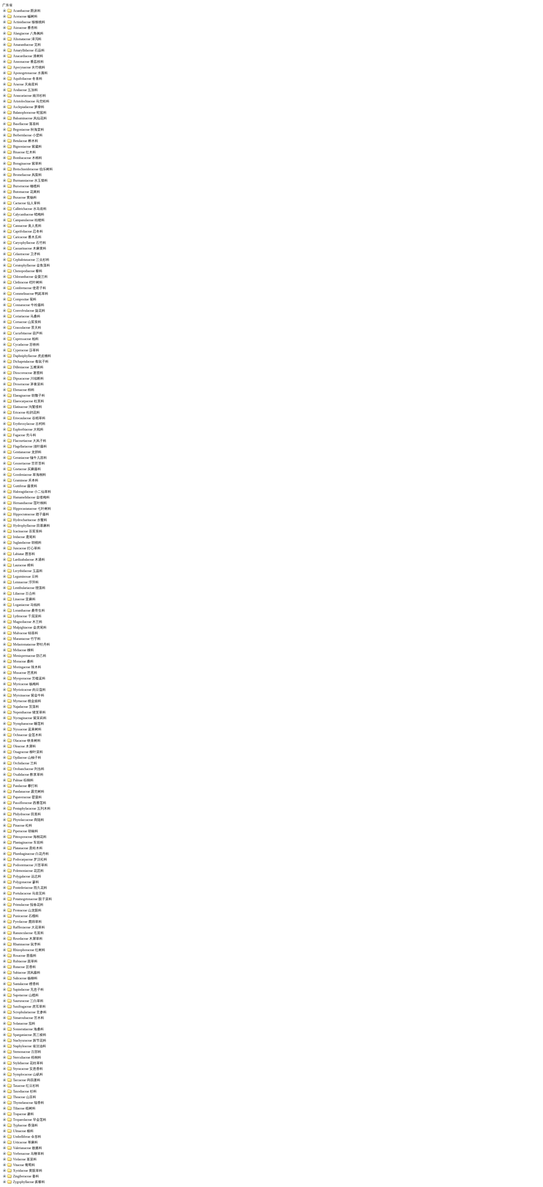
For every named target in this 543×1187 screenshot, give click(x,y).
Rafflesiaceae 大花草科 (29, 927)
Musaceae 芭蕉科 (25, 673)
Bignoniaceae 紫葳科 (27, 147)
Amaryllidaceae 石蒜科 (29, 50)
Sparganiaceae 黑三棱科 (29, 1035)
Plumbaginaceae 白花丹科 (31, 854)
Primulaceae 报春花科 (28, 905)
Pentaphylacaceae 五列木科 (32, 808)
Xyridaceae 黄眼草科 (27, 1171)
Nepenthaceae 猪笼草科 (29, 712)
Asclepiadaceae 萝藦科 (28, 107)
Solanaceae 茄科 (24, 1023)
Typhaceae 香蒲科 (25, 1125)
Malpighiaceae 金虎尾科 (30, 627)
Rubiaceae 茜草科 (25, 961)
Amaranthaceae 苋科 (27, 45)
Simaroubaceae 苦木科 (28, 1018)
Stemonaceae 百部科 (27, 1052)
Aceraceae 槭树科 (25, 16)
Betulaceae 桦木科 (25, 141)
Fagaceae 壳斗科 (24, 435)
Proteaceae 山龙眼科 (27, 910)
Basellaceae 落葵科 (26, 124)
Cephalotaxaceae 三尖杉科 (31, 260)
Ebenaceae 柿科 (24, 390)
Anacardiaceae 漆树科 (28, 56)
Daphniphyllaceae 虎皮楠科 (32, 356)
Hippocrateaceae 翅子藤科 (31, 514)
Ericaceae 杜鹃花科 (26, 412)
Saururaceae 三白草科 (28, 1001)
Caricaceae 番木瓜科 (27, 237)
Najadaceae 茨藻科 (26, 707)
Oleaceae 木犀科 (24, 746)
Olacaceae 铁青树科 (27, 741)
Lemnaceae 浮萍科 (26, 582)
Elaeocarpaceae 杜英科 (28, 401)
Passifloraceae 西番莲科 (29, 803)
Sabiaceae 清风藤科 (26, 973)
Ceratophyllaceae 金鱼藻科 (31, 265)
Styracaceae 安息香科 (28, 1069)
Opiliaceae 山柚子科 (27, 758)
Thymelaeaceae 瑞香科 (28, 1103)
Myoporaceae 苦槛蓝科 (29, 678)
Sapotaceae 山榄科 (26, 995)
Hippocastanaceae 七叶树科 (32, 509)
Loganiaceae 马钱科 (26, 605)
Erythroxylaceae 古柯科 (29, 424)
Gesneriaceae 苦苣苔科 (29, 463)
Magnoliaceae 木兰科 (27, 622)
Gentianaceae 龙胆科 (27, 452)
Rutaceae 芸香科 (24, 967)
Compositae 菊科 (24, 299)
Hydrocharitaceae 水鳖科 (30, 520)
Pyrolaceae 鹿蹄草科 (27, 922)
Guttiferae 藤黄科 (25, 486)
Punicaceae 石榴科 (26, 916)
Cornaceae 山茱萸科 (27, 322)
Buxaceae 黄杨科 (25, 197)
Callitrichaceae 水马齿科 (30, 209)
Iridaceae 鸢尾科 (24, 537)
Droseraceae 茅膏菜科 (28, 384)
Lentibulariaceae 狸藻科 (29, 588)
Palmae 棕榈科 (23, 780)
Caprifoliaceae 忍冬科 (28, 231)
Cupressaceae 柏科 (26, 339)
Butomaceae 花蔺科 (26, 192)
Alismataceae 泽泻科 (27, 39)
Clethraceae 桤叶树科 (28, 282)
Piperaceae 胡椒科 (25, 831)
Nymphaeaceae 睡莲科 (28, 724)
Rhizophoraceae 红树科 (29, 950)
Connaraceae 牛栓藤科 (28, 305)
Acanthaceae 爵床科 (27, 11)
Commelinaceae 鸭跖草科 (30, 294)
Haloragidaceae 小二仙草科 (32, 492)
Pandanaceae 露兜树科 (28, 792)
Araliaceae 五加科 (25, 90)
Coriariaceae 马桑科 (26, 316)
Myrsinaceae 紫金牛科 (28, 695)
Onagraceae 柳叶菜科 (28, 752)
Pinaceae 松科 (22, 825)
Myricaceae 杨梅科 (26, 684)
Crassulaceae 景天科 (27, 328)
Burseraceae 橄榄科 (26, 186)
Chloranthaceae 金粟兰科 (30, 277)
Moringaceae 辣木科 (27, 667)
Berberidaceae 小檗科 (28, 135)
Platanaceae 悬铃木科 (28, 848)
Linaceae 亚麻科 (24, 599)
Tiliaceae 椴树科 (24, 1108)
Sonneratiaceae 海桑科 (28, 1029)
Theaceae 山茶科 (24, 1097)
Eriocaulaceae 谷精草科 (29, 418)
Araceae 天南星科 (25, 84)
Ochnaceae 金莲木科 (27, 735)
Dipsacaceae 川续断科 (28, 378)
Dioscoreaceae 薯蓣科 (28, 373)
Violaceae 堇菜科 (25, 1159)
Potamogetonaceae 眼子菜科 (32, 899)
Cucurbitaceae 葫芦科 (28, 333)
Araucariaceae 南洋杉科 (29, 96)
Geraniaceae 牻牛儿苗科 (30, 458)
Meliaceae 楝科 (23, 650)
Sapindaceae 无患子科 (28, 990)
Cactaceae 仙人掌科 (26, 203)
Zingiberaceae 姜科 (26, 1176)
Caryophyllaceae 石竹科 (29, 243)
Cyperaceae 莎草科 (26, 350)
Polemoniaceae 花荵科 (28, 871)
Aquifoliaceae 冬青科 (27, 79)
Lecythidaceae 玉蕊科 (28, 571)
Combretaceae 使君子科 (29, 288)
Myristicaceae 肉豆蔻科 (29, 690)
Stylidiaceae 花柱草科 (28, 1063)
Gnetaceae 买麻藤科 (27, 469)
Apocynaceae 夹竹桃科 (29, 67)
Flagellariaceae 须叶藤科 (30, 446)
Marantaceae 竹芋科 (27, 639)
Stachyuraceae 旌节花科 (29, 1040)
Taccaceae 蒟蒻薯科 (26, 1080)
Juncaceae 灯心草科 (27, 548)
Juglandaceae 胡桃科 (27, 543)
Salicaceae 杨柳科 (25, 978)
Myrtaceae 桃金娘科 (27, 701)
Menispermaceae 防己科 (29, 656)
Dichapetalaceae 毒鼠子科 (31, 362)
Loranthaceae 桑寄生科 (29, 610)
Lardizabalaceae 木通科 (29, 560)
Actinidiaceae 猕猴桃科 (29, 22)
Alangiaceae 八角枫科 (28, 33)
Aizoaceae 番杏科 (25, 28)
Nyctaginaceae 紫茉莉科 (30, 718)
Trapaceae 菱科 (23, 1114)
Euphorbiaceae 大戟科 (28, 429)
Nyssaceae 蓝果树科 (27, 729)
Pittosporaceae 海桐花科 (30, 837)
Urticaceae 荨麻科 (25, 1142)
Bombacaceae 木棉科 (27, 158)
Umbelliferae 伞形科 (27, 1137)
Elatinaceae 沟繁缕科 (27, 407)
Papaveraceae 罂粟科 (27, 797)
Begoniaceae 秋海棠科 (28, 130)
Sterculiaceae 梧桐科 (27, 1057)
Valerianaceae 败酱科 (27, 1148)
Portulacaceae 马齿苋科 (29, 893)
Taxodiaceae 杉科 (25, 1091)
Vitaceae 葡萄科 (24, 1165)
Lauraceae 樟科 (23, 565)
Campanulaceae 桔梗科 (29, 220)
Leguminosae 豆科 (25, 577)
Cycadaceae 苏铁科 (26, 345)
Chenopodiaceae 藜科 (27, 271)
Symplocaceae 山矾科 (28, 1074)
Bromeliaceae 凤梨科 (27, 175)
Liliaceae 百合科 (24, 593)
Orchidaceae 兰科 (25, 763)
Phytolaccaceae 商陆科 (28, 820)
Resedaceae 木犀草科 (28, 939)
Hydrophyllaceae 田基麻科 (31, 526)
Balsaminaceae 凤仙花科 (30, 118)
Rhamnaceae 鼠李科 (27, 944)
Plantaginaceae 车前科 (28, 842)
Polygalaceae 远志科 (27, 876)
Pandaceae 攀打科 (25, 786)
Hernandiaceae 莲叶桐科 (30, 503)
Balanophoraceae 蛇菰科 (30, 113)
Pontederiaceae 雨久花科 (30, 888)
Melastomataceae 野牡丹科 (31, 644)
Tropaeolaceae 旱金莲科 (29, 1120)
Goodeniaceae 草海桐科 (29, 475)
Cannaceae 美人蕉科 (27, 226)
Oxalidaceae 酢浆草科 (28, 775)
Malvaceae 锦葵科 (25, 633)
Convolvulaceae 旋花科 (29, 311)
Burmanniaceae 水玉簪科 (30, 180)
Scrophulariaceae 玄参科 (30, 1012)
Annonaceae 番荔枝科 (28, 62)
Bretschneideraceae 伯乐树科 (33, 169)
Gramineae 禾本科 (25, 480)
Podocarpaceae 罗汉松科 (30, 859)
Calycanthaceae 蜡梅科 (28, 214)
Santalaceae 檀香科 (26, 984)
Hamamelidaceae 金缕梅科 (31, 497)
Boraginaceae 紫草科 (27, 163)
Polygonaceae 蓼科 (26, 882)
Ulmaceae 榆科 (23, 1131)
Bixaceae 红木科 (24, 152)
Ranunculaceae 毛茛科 (28, 933)
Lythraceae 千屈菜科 (27, 616)
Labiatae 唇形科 (24, 554)
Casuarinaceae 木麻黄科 (29, 248)
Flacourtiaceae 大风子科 (29, 441)
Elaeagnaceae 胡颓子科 (29, 395)
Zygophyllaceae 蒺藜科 (29, 1182)
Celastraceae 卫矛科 (26, 254)
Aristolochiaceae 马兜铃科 (31, 101)
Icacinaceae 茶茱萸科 (27, 531)
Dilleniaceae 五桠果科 (28, 367)
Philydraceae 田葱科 (27, 814)
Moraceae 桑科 (23, 661)
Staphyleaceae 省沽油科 (29, 1046)
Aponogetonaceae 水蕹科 (30, 73)
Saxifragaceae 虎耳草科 (29, 1006)
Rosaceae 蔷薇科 (24, 956)
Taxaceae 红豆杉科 (26, 1086)
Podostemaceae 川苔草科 (30, 865)
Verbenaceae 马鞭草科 (28, 1154)
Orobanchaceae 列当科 (28, 769)
